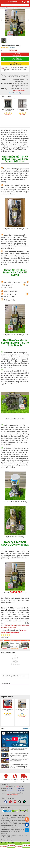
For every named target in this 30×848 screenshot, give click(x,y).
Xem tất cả (25, 728)
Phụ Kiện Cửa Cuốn (6, 8)
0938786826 (9, 788)
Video (3, 728)
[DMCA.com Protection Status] (23, 811)
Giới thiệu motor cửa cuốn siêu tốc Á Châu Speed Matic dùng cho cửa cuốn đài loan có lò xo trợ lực (19, 755)
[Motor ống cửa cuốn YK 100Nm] (22, 704)
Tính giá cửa (26, 845)
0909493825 (20, 790)
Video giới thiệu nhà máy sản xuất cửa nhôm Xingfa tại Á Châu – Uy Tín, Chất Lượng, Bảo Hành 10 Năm (19, 766)
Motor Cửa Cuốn (17, 8)
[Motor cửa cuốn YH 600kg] (7, 704)
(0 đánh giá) (12, 47)
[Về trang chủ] (12, 1)
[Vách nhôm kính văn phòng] (22, 103)
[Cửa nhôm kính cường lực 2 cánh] (8, 103)
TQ (22, 713)
